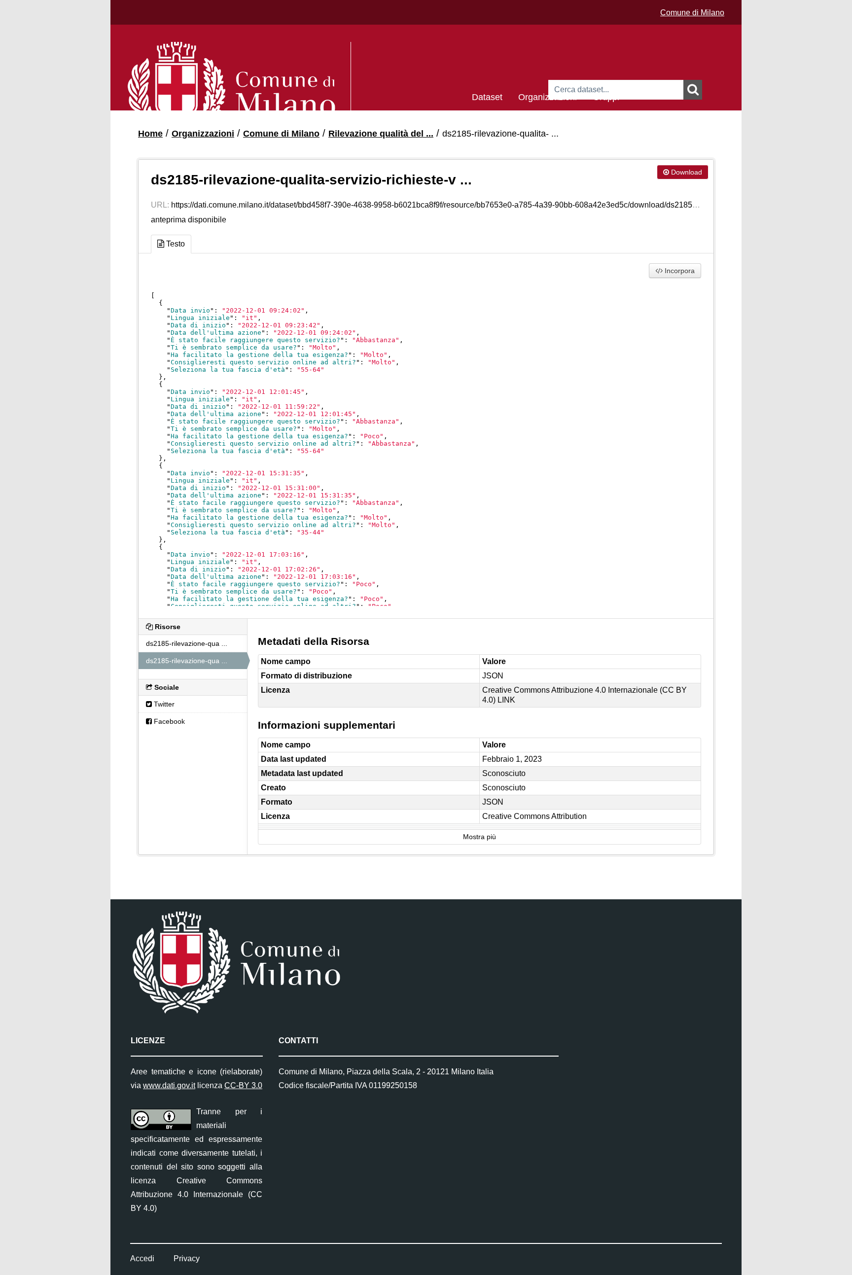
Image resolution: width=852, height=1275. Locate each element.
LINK (506, 700)
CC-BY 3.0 (243, 1085)
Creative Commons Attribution (534, 816)
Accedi (142, 1258)
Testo (174, 244)
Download (685, 172)
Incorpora (679, 271)
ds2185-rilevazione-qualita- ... (500, 134)
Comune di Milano (692, 12)
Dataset (487, 96)
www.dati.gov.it (169, 1085)
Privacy (187, 1258)
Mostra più (479, 837)
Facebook (168, 721)
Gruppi (606, 96)
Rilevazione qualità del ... (380, 134)
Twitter (163, 704)
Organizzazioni (547, 96)
